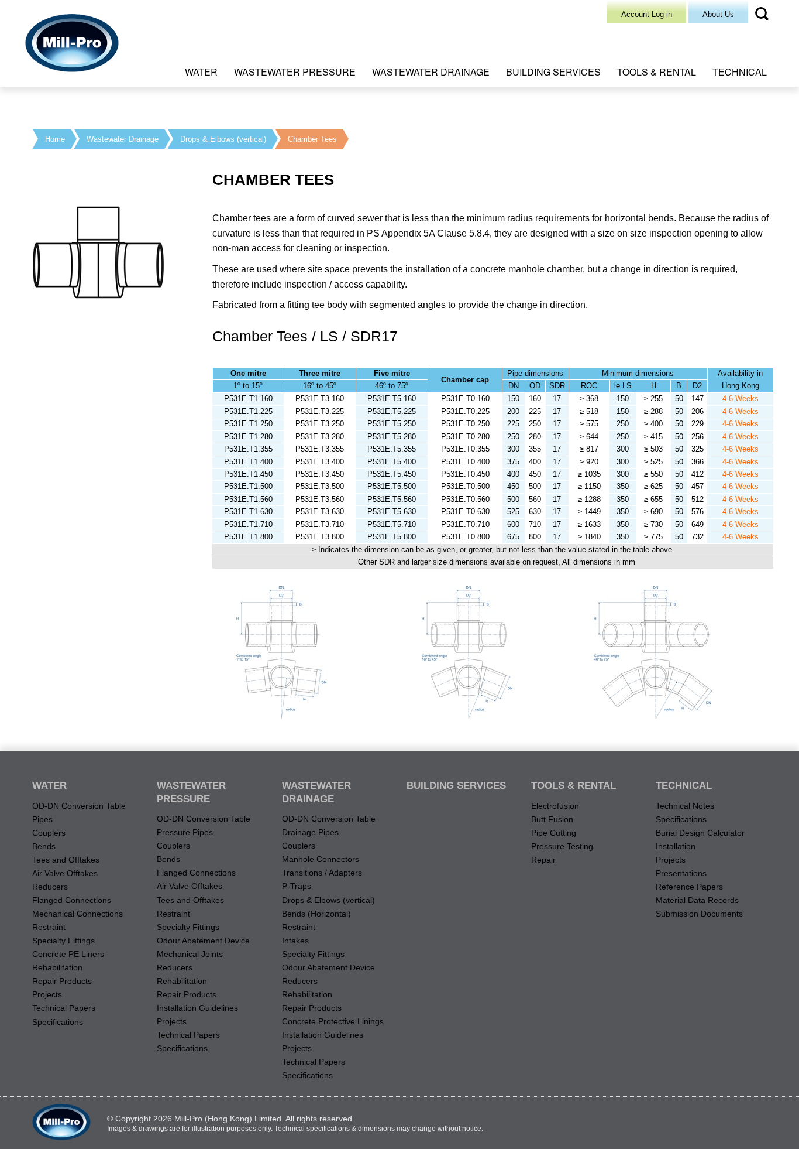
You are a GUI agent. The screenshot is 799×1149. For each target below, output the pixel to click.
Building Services (553, 71)
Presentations (681, 873)
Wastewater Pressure (295, 71)
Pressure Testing (562, 846)
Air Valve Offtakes (65, 873)
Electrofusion (555, 806)
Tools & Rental (656, 71)
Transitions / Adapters (322, 872)
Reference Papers (689, 886)
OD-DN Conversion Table (79, 806)
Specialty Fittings (63, 940)
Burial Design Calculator (700, 832)
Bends (44, 846)
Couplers (49, 832)
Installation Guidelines (197, 1008)
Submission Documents (699, 913)
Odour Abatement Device (203, 940)
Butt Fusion (552, 819)
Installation (675, 846)
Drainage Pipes (310, 832)
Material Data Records (697, 900)
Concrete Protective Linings (333, 1021)
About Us (718, 14)
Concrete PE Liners (68, 954)
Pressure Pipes (185, 832)
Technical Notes (685, 806)
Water (201, 71)
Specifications (57, 1022)
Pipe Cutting (553, 832)
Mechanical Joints (190, 954)
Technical (739, 71)
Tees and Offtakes (65, 859)
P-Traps (296, 886)
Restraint (49, 927)
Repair (543, 859)
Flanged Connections (71, 900)
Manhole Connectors (320, 859)
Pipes (42, 819)
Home (55, 139)
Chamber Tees (312, 139)
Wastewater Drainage (431, 71)
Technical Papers (63, 1008)
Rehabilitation (57, 967)
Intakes (295, 940)
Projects (47, 994)
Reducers (50, 886)
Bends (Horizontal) (316, 913)
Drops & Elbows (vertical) (223, 139)
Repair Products (62, 981)
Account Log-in (646, 14)
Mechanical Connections (77, 913)
